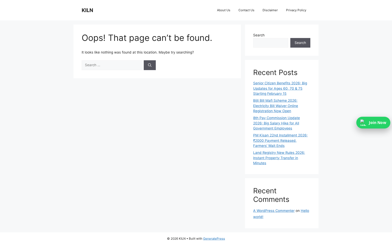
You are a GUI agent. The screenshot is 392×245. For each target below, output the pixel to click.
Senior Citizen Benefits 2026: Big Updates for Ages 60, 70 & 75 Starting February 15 (280, 88)
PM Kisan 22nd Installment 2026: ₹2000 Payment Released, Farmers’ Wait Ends (280, 140)
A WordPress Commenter (274, 211)
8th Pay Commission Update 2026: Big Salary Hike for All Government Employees (276, 123)
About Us (223, 10)
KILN (87, 10)
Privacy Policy (296, 10)
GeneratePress (214, 239)
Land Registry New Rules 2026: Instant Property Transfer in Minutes (279, 158)
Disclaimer (270, 10)
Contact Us (246, 10)
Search (259, 35)
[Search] (150, 65)
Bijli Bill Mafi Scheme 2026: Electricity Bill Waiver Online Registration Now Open (275, 105)
